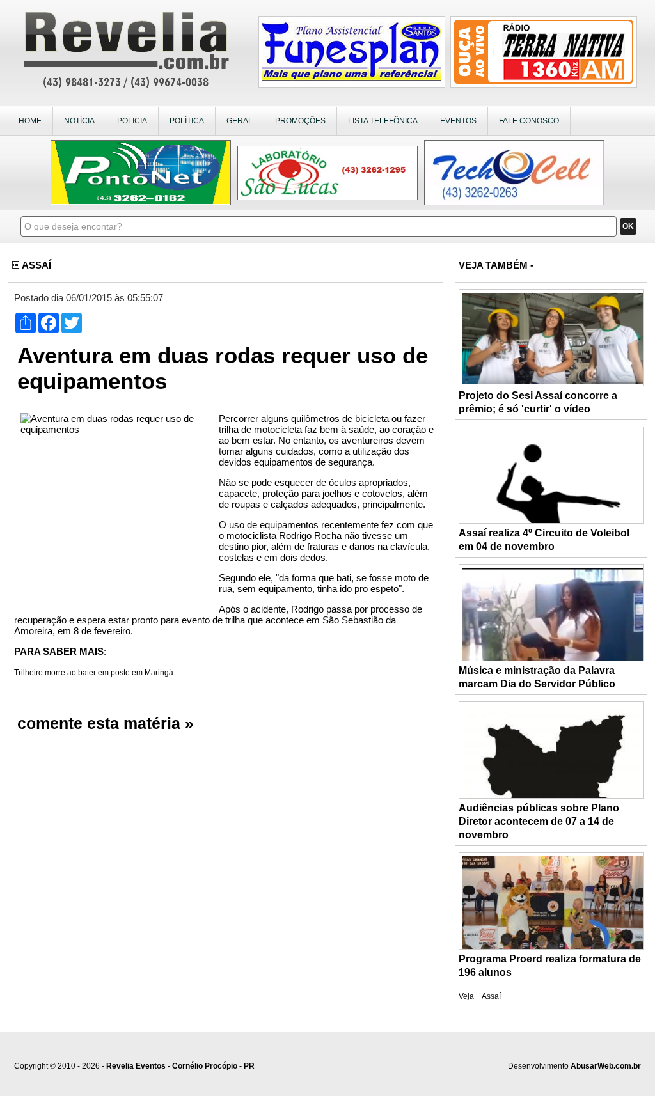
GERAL (239, 120)
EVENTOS (458, 120)
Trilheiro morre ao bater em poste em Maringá (93, 672)
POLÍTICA (187, 120)
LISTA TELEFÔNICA (383, 120)
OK (628, 226)
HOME (30, 120)
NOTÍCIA (79, 120)
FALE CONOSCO (529, 120)
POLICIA (132, 120)
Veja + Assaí (480, 996)
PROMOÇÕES (300, 120)
